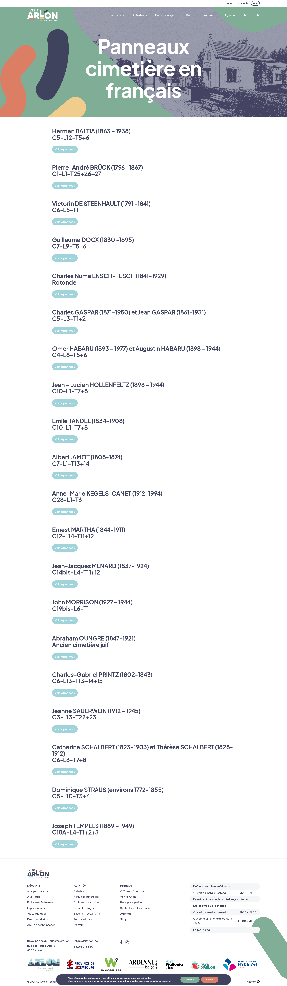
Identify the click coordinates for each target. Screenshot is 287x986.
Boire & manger (84, 908)
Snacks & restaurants (87, 913)
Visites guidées (36, 913)
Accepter (190, 979)
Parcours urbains (37, 919)
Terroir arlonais (83, 919)
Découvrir (33, 885)
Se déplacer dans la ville (135, 908)
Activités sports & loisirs (89, 902)
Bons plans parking (131, 902)
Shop (246, 15)
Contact (230, 3)
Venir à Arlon (128, 896)
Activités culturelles (86, 896)
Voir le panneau (65, 149)
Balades (79, 891)
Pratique (126, 885)
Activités (80, 885)
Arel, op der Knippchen (41, 924)
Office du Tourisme (132, 891)
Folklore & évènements (41, 902)
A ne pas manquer (38, 891)
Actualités (243, 3)
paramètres (165, 981)
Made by (251, 981)
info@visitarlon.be (86, 940)
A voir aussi (34, 896)
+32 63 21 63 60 (83, 946)
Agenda (230, 15)
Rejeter (209, 979)
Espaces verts (36, 908)
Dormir (190, 15)
